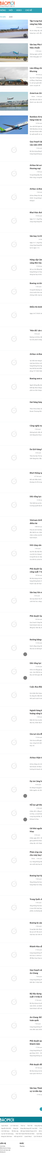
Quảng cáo (2, 1152)
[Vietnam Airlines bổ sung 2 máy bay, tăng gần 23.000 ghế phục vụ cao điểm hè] (14, 528)
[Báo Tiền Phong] (32, 666)
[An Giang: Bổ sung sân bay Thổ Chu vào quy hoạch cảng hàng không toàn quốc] (14, 1025)
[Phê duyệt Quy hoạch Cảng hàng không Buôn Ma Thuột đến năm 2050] (14, 624)
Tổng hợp (22, 1146)
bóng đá (15, 1128)
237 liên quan (37, 476)
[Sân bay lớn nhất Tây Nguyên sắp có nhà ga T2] (14, 600)
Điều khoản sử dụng (5, 1148)
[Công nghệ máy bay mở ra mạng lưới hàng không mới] (14, 433)
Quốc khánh (4, 1125)
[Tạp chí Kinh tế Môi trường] (31, 476)
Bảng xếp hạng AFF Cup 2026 (28, 1128)
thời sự (23, 1125)
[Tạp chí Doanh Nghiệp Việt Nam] (32, 453)
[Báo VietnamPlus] (32, 172)
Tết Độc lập (15, 1131)
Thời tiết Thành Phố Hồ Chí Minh (25, 1134)
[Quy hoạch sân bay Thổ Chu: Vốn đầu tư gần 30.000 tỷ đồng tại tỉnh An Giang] (14, 978)
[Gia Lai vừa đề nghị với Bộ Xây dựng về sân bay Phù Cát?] (14, 742)
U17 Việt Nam (14, 1125)
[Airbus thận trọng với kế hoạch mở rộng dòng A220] (14, 765)
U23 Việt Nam (5, 1131)
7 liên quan (39, 976)
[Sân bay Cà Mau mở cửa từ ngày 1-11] (14, 244)
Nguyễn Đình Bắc (6, 1128)
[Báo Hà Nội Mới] (32, 75)
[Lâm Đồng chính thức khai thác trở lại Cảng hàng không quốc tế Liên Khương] (14, 76)
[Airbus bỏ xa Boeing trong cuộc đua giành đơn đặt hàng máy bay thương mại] (14, 173)
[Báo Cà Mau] (32, 808)
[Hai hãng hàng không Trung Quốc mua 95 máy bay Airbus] (14, 410)
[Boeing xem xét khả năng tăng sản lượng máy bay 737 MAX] (14, 386)
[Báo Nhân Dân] (32, 619)
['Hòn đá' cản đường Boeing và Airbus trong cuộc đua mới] (14, 338)
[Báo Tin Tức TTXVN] (31, 310)
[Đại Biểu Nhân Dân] (31, 527)
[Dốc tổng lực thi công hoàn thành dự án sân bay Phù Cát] (14, 504)
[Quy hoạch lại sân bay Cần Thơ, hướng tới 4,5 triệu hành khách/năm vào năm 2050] (14, 149)
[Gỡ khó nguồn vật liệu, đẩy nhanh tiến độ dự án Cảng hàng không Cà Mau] (14, 836)
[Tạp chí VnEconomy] (31, 429)
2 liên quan (38, 429)
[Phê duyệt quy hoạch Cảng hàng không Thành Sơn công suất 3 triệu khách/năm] (14, 1049)
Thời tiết (29, 1125)
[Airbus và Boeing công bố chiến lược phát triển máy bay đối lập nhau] (14, 362)
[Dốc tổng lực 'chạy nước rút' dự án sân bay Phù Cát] (14, 671)
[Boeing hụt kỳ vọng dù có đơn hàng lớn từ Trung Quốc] (14, 883)
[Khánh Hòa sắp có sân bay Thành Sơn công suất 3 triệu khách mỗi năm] (14, 954)
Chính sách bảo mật (5, 1150)
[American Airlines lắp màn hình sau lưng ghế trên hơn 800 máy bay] (14, 101)
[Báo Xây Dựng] (32, 27)
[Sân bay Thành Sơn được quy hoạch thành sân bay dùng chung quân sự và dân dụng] (14, 1096)
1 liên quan (38, 286)
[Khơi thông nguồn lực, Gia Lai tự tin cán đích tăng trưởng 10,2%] (14, 481)
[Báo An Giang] (31, 548)
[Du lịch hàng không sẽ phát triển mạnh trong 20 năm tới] (14, 457)
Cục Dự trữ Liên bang (7, 1134)
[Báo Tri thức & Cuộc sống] (32, 500)
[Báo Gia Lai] (33, 239)
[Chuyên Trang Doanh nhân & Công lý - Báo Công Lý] (32, 575)
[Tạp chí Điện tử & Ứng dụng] (32, 287)
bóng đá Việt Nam (6, 1136)
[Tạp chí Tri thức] (31, 334)
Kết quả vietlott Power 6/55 (29, 1131)
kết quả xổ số (18, 1136)
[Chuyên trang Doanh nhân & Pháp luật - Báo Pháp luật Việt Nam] (32, 123)
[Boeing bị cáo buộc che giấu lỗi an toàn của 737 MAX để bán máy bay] (14, 931)
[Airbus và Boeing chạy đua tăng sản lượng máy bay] (14, 197)
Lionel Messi (28, 1136)
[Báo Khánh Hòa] (32, 1094)
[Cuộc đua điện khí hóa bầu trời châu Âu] (14, 694)
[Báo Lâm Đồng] (32, 976)
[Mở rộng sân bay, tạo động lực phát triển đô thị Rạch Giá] (14, 553)
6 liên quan (38, 51)
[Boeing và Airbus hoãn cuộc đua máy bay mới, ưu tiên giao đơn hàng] (14, 291)
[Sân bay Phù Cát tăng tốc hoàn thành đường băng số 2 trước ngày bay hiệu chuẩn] (14, 52)
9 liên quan (39, 879)
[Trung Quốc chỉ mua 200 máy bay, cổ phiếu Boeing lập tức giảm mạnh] (14, 907)
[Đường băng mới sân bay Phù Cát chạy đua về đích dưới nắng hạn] (14, 647)
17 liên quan (38, 950)
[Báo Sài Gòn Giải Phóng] (32, 51)
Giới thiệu (2, 1146)
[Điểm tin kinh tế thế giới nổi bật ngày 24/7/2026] (14, 315)
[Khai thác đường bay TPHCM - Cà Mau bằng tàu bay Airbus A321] (14, 220)
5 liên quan (38, 902)
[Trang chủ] (7, 4)
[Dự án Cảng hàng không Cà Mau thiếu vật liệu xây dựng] (14, 789)
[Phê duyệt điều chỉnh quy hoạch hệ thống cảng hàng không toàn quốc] (14, 1072)
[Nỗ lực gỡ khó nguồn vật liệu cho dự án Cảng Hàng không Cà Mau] (14, 813)
